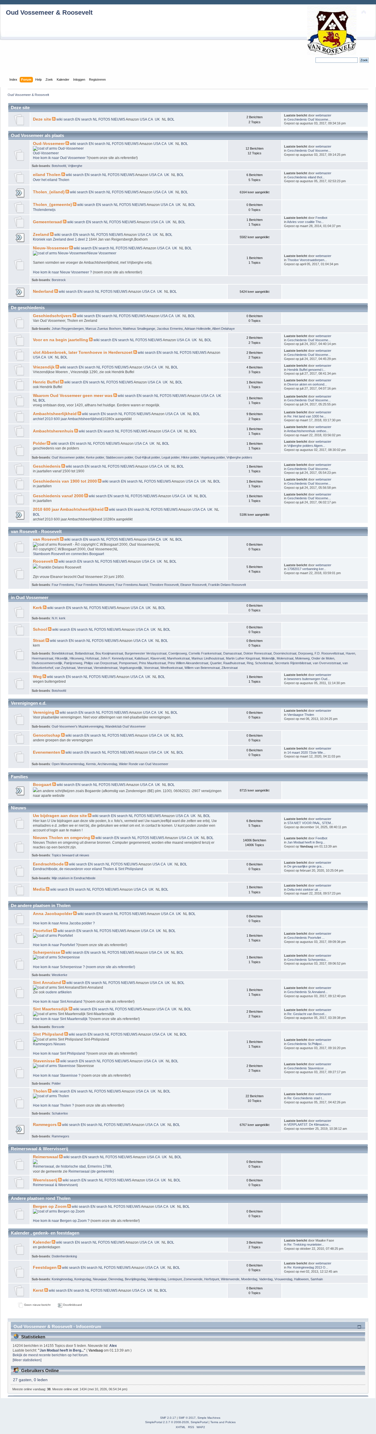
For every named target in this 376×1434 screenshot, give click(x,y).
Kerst (38, 1290)
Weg (37, 676)
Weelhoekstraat (171, 667)
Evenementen (46, 752)
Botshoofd (59, 166)
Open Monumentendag (68, 764)
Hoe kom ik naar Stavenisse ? (57, 1075)
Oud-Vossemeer (49, 143)
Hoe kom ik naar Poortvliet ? (55, 945)
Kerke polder (95, 457)
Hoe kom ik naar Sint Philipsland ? (60, 1053)
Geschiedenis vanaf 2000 (58, 496)
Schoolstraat (264, 663)
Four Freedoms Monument (95, 584)
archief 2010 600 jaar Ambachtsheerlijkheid (67, 419)
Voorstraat (151, 667)
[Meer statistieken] (27, 1360)
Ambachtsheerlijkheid (55, 414)
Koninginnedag (62, 1279)
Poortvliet (42, 931)
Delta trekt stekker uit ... (304, 889)
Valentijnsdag (156, 1279)
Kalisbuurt (142, 658)
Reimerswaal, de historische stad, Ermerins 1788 (72, 1166)
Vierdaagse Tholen (300, 714)
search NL (89, 119)
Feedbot (321, 217)
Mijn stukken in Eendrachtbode (73, 878)
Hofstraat (92, 658)
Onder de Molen (322, 658)
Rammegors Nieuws (49, 1044)
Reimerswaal (45, 1157)
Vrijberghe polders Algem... (306, 445)
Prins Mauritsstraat (152, 663)
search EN (71, 119)
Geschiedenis (47, 466)
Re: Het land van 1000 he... (306, 416)
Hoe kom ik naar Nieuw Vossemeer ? (63, 272)
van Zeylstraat (65, 667)
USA (144, 119)
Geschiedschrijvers (52, 316)
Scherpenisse (46, 952)
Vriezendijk (44, 367)
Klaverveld (157, 658)
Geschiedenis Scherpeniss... (307, 959)
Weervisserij (45, 1180)
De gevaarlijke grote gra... (305, 866)
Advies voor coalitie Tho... (305, 222)
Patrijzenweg (73, 663)
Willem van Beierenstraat (202, 667)
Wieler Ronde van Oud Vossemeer (143, 764)
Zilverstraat (229, 667)
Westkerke (59, 975)
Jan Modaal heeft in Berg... (306, 842)
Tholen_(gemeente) (52, 204)
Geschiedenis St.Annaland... (307, 992)
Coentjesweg (177, 653)
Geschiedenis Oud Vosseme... (309, 119)
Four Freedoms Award (132, 584)
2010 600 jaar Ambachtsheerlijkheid (68, 509)
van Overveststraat (327, 663)
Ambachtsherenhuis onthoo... (308, 431)
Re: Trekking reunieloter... (305, 1244)
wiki (59, 119)
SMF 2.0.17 (168, 1417)
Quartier (215, 663)
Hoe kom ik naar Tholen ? (54, 1105)
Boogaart (42, 784)
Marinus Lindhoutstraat (208, 658)
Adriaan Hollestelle (197, 328)
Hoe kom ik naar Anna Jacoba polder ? (64, 923)
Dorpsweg (305, 653)
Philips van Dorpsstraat (100, 663)
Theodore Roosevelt (164, 584)
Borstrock (59, 280)
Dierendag (115, 1279)
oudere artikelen (59, 992)
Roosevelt (43, 561)
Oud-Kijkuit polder (147, 457)
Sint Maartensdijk (50, 1009)
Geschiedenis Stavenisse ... (307, 1068)
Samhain (316, 1279)
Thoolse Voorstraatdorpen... (307, 260)
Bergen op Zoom (49, 1206)
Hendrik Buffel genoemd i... (306, 369)
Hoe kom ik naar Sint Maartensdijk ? (61, 1019)
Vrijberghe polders (239, 457)
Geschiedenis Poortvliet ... (306, 937)
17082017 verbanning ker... (306, 569)
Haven (350, 653)
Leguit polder (170, 457)
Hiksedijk (61, 658)
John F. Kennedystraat (116, 658)
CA (151, 119)
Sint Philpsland (48, 1034)
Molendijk (268, 658)
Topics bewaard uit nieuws (70, 855)
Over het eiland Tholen (51, 180)
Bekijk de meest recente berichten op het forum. (50, 1355)
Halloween (301, 1279)
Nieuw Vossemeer (101, 253)
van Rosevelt (46, 539)
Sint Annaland (47, 982)
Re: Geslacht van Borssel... (307, 1014)
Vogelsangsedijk (130, 667)
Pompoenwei (128, 663)
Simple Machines (208, 1417)
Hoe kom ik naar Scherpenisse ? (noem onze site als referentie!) (84, 967)
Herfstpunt (211, 1279)
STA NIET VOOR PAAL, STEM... (310, 823)
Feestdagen (45, 1267)
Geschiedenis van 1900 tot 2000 (65, 481)
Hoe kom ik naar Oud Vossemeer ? (60, 158)
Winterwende (230, 1279)
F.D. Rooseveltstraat (329, 653)
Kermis (91, 764)
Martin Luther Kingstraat (243, 658)
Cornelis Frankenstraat (205, 653)
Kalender (42, 1242)
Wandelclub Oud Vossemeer (125, 726)
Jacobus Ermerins (170, 328)
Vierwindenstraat (106, 667)
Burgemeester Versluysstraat (146, 653)
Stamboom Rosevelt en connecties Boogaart (68, 554)
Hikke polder (190, 457)
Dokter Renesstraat (258, 653)
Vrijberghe (75, 166)
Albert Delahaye (223, 328)
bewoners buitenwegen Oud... (308, 679)
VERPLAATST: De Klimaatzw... (309, 1124)
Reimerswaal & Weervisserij (55, 1185)
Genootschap (46, 735)
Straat (39, 640)
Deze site (42, 119)
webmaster (323, 115)
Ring (250, 663)
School (40, 629)
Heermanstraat (42, 658)
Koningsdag (82, 1279)
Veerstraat (84, 667)
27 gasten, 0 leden (30, 1380)
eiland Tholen (47, 175)
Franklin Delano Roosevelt (227, 584)
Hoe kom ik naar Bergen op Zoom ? (61, 1221)
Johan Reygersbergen (68, 328)
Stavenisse (44, 1061)
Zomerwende (193, 1279)
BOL (170, 119)
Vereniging (43, 712)
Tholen (40, 1091)
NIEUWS (118, 119)
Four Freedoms (63, 584)
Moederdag (249, 1279)
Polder (39, 443)
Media (39, 889)
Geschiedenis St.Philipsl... (305, 1044)
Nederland (43, 291)
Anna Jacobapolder (52, 914)
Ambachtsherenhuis (53, 431)
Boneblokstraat (62, 653)
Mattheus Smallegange (139, 328)
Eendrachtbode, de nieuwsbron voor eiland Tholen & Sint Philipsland (88, 869)
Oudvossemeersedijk (47, 663)
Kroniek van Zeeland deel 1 (55, 239)
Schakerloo (60, 1113)
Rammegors (45, 1124)
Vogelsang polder (213, 457)
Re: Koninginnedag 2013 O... (307, 1267)
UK (158, 119)
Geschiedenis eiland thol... (306, 177)
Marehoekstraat (178, 658)
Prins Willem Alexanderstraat (188, 663)
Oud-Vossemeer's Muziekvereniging (77, 726)
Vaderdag (266, 1279)
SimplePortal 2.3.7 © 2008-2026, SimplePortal (176, 1422)
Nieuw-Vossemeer (50, 248)
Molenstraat (285, 658)
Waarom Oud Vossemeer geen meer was (73, 395)
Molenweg (302, 658)
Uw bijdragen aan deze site (60, 816)
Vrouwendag (283, 1279)
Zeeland (41, 234)
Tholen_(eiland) (49, 192)
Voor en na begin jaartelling (60, 340)
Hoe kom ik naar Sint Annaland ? (59, 1002)
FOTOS (104, 119)
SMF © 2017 (187, 1417)
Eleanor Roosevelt (193, 584)
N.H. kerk (59, 618)
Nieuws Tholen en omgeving (61, 838)
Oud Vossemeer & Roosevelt (49, 12)
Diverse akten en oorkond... (307, 384)
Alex (113, 1346)
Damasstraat (232, 653)
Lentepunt (175, 1279)
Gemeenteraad (47, 222)
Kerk (37, 608)
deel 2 (83, 239)
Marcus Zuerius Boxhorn (103, 328)
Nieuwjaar (100, 1279)
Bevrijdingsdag (135, 1279)
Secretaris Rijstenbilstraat (293, 663)
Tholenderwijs (44, 210)
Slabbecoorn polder (119, 457)
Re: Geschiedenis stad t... (305, 1098)
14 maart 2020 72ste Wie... (306, 752)
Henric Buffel (46, 382)
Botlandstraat (84, 653)
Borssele (58, 1027)
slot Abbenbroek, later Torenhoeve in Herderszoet (82, 352)
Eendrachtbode (48, 864)
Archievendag (107, 764)
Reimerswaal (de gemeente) (91, 1171)
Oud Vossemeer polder (68, 457)
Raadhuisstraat (234, 663)
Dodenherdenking (64, 1256)
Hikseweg (77, 658)
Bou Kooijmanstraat (109, 653)
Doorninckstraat (284, 653)
